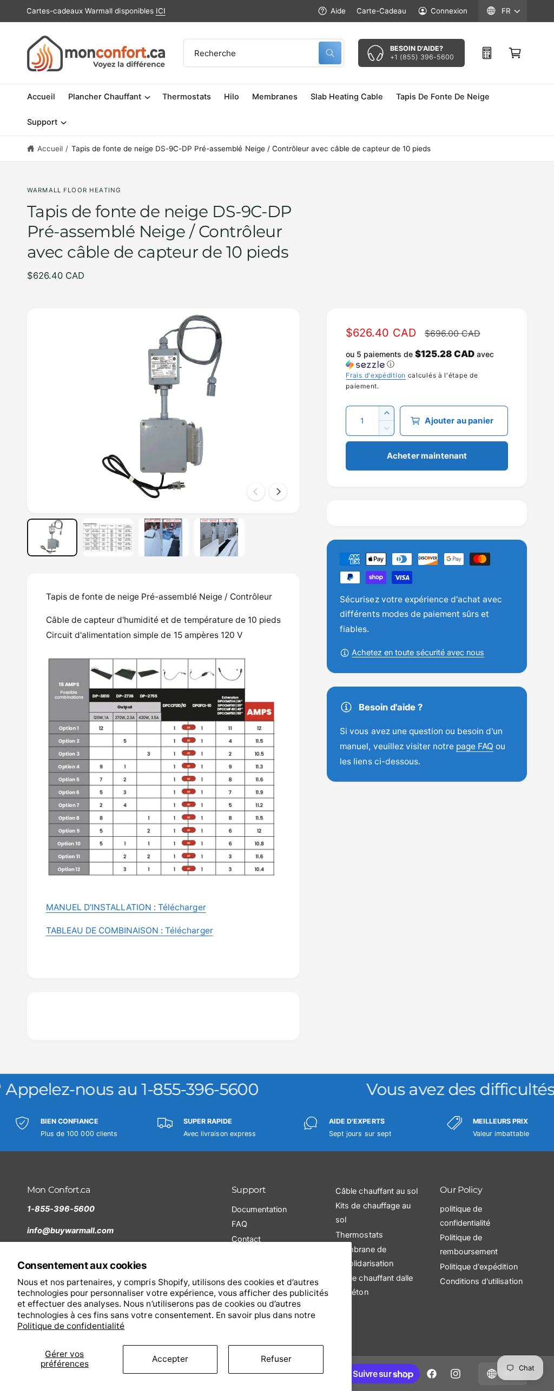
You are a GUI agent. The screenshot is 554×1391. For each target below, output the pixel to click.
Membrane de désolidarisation (364, 1256)
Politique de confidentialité (70, 1326)
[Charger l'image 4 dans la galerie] (219, 537)
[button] (515, 53)
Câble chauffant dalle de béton (373, 1285)
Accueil (50, 148)
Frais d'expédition (376, 375)
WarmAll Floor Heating (74, 190)
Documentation (259, 1209)
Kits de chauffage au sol (372, 1213)
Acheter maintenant (427, 456)
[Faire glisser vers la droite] (278, 491)
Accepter (170, 1359)
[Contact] (487, 53)
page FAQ (474, 746)
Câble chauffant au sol (376, 1191)
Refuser (276, 1359)
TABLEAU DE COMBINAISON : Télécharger (129, 930)
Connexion (449, 10)
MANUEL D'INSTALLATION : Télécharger (126, 907)
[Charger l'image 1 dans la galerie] (52, 537)
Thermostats (358, 1235)
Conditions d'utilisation (481, 1281)
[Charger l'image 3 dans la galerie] (163, 537)
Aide (338, 10)
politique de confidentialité (465, 1216)
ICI (161, 10)
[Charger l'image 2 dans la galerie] (108, 537)
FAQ (239, 1224)
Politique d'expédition (478, 1267)
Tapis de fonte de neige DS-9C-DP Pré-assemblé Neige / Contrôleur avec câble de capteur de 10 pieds (251, 148)
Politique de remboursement (469, 1244)
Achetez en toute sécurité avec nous (418, 652)
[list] (277, 1128)
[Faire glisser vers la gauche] (256, 491)
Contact (246, 1239)
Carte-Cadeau (381, 10)
